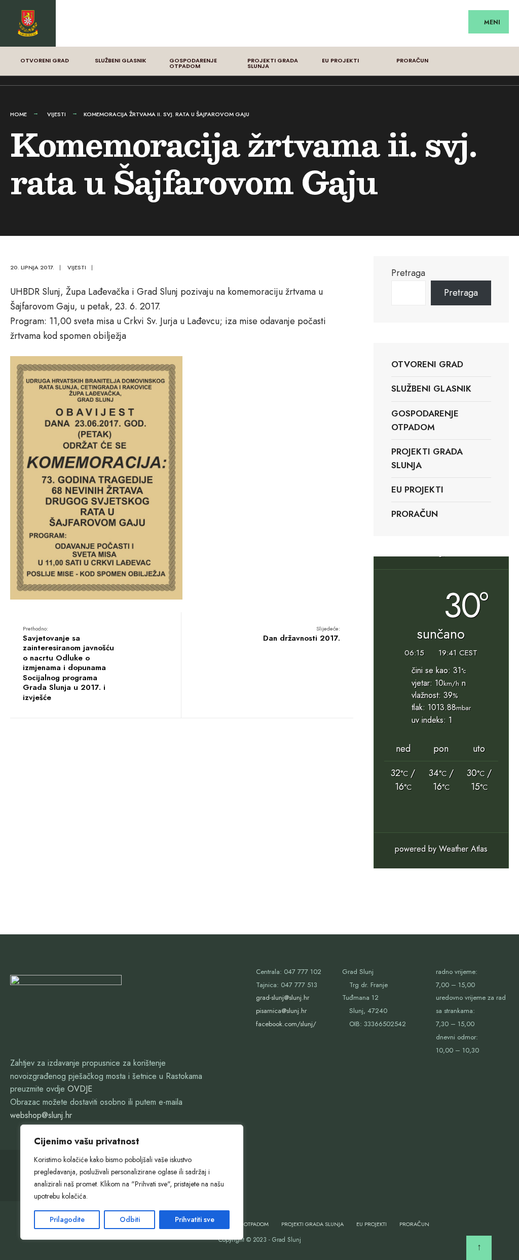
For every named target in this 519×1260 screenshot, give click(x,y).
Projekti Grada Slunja (272, 63)
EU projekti (340, 60)
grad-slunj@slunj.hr (282, 997)
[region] (131, 1182)
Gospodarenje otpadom (193, 63)
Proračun (412, 60)
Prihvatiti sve (194, 1219)
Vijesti (56, 114)
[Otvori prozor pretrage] (502, 58)
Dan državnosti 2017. (301, 634)
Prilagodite (67, 1219)
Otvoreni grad (44, 60)
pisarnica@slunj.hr (281, 1011)
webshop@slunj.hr (41, 1115)
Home (18, 114)
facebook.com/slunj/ (286, 1024)
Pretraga (408, 272)
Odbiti (130, 1219)
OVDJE (79, 1089)
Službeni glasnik (120, 60)
